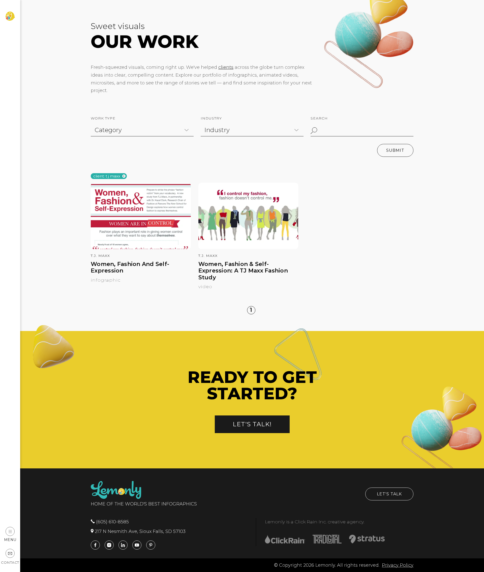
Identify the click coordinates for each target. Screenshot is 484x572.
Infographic (105, 280)
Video (205, 286)
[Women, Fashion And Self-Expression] (141, 247)
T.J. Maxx (100, 255)
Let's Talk (389, 494)
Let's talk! (252, 424)
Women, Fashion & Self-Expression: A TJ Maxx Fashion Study (243, 271)
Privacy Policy (397, 565)
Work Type (103, 118)
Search (319, 118)
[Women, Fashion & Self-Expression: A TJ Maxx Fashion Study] (248, 247)
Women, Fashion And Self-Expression (130, 267)
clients (225, 67)
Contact (10, 562)
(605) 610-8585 (112, 522)
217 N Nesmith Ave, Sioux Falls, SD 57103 (140, 531)
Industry (211, 118)
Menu (10, 539)
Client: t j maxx (106, 176)
